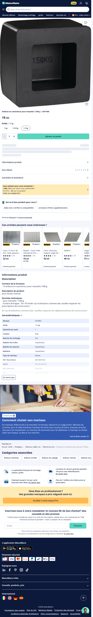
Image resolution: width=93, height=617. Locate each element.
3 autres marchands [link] (25, 217)
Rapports (64, 614)
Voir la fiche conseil (78, 436)
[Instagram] (21, 570)
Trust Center (81, 610)
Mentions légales (45, 610)
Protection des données (64, 610)
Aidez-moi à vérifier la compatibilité (19, 208)
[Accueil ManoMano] (35, 3)
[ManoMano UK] (10, 598)
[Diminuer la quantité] (4, 136)
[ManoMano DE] (15, 598)
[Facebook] (10, 570)
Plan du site (31, 610)
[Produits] (3, 9)
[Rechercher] (8, 9)
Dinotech (12, 217)
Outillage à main (20, 447)
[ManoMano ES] (21, 598)
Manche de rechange (50, 447)
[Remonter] (83, 598)
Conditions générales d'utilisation (25, 614)
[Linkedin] (4, 570)
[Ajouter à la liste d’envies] (86, 104)
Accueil (4, 447)
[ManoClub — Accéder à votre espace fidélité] (74, 3)
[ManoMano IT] (4, 598)
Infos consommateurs (50, 614)
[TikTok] (27, 570)
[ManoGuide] (85, 611)
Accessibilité (75, 614)
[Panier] (86, 3)
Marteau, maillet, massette (35, 447)
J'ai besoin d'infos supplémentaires (53, 208)
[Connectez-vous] (80, 3)
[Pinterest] (15, 570)
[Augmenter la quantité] (14, 136)
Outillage (11, 447)
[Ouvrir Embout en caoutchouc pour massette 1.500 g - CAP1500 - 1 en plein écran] (45, 63)
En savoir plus (69, 534)
